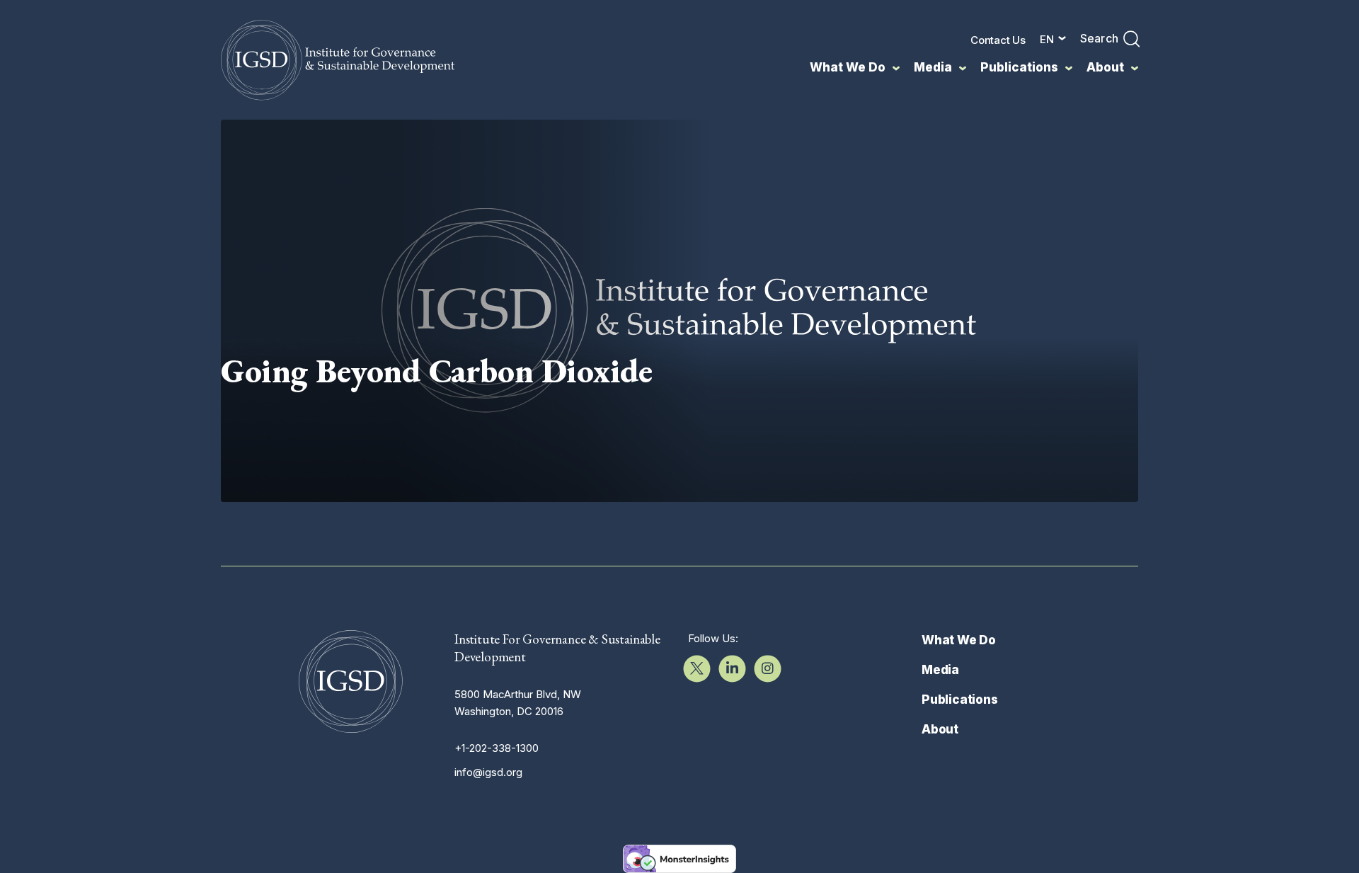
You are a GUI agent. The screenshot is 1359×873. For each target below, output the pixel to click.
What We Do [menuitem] (847, 67)
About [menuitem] (1105, 67)
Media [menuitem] (933, 67)
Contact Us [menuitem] (998, 40)
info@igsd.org (488, 772)
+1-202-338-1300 (496, 748)
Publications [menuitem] (1019, 67)
